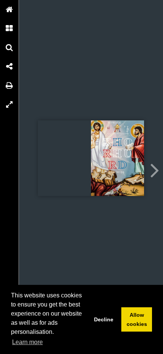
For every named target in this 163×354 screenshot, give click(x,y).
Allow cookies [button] (137, 319)
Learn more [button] (27, 342)
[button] (9, 9)
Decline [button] (103, 319)
